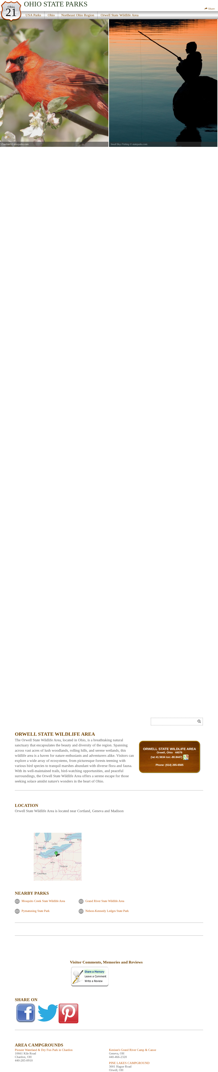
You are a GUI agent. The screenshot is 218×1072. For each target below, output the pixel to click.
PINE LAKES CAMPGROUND (129, 1063)
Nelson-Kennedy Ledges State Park (107, 911)
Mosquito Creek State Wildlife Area (43, 901)
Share (211, 8)
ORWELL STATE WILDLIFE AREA (169, 749)
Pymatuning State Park (36, 911)
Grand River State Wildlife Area (104, 901)
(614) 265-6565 (174, 764)
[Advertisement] (42, 964)
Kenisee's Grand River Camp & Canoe (132, 1050)
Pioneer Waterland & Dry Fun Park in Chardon (44, 1050)
